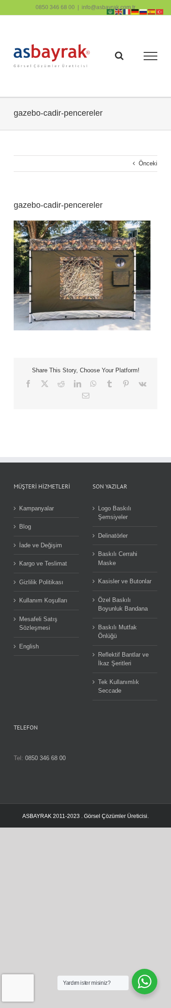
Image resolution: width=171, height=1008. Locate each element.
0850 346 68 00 (55, 7)
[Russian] (144, 11)
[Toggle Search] (119, 55)
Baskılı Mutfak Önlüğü (117, 632)
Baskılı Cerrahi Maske (117, 558)
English (29, 646)
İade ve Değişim (40, 545)
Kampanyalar (36, 508)
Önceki (148, 163)
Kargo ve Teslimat (43, 563)
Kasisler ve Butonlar (124, 581)
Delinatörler (113, 535)
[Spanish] (152, 11)
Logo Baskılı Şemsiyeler (114, 513)
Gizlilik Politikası (41, 582)
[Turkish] (160, 11)
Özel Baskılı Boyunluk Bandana (123, 604)
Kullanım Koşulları (43, 600)
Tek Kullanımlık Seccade (118, 686)
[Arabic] (111, 11)
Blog (25, 526)
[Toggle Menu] (151, 56)
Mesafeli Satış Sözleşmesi (38, 624)
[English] (119, 11)
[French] (127, 11)
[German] (135, 11)
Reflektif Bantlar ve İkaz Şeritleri (123, 659)
